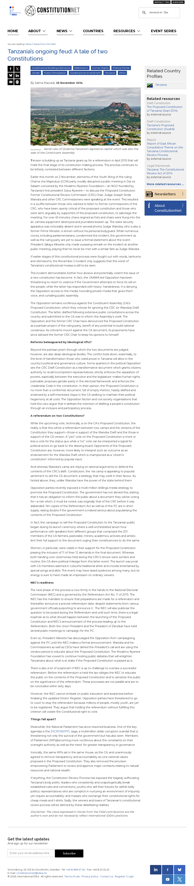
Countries (93, 31)
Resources (124, 31)
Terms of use (72, 876)
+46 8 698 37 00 (75, 869)
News (62, 31)
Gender (36, 72)
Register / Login (124, 876)
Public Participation (55, 72)
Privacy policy (89, 876)
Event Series (163, 31)
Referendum (81, 67)
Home (13, 31)
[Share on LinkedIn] (17, 75)
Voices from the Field (44, 44)
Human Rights (100, 67)
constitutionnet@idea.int (31, 873)
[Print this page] (17, 82)
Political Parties (121, 67)
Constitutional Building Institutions (51, 67)
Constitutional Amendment (85, 72)
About (35, 31)
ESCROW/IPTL (60, 731)
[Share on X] (17, 69)
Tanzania (110, 72)
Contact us (106, 876)
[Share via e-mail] (11, 82)
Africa (122, 72)
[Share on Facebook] (11, 69)
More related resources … (165, 184)
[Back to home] (15, 10)
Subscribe (178, 2)
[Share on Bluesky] (11, 75)
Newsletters (162, 2)
